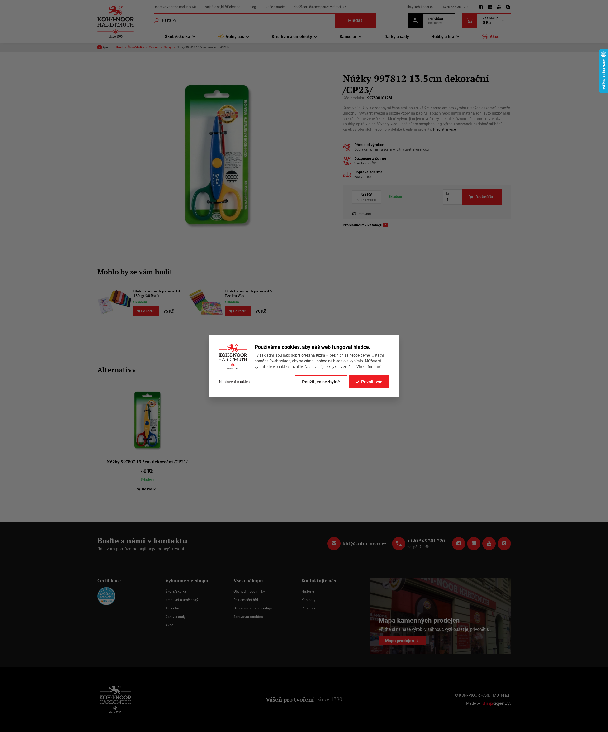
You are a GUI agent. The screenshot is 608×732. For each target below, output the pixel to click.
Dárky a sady (396, 36)
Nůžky (168, 47)
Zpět (106, 47)
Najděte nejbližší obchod (222, 7)
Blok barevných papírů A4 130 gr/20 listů (156, 293)
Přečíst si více (444, 129)
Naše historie (275, 7)
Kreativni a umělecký (181, 600)
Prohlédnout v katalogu (362, 225)
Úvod (119, 47)
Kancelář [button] (348, 36)
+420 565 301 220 (455, 7)
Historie (307, 591)
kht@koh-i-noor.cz (420, 7)
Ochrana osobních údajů (252, 608)
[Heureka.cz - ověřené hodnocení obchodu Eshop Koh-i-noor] (106, 595)
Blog (252, 7)
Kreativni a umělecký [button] (292, 36)
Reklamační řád (245, 600)
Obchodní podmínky (249, 591)
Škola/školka (136, 47)
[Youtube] (499, 7)
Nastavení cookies (234, 381)
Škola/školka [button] (177, 36)
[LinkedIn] (490, 7)
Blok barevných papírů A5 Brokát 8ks (248, 293)
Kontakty (308, 600)
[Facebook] (481, 7)
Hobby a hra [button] (442, 36)
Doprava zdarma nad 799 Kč (175, 7)
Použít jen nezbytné (321, 381)
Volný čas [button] (235, 36)
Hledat (355, 20)
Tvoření (154, 47)
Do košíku (149, 489)
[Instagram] (508, 7)
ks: (448, 193)
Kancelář (172, 608)
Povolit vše (371, 381)
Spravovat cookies (248, 617)
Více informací (368, 366)
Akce (494, 36)
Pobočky (308, 608)
